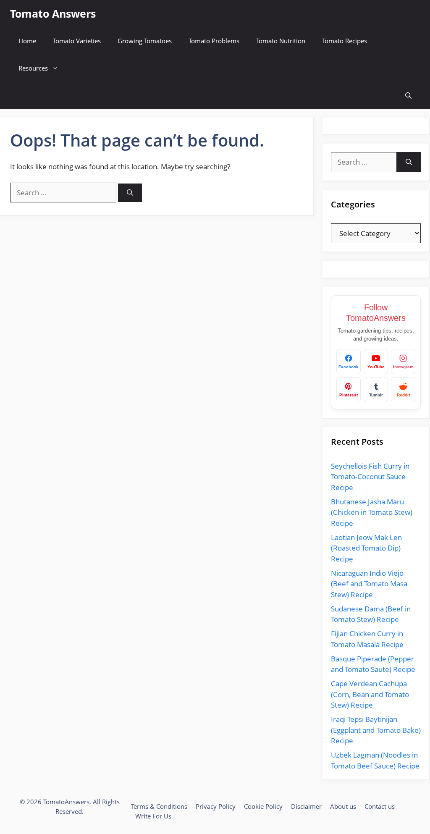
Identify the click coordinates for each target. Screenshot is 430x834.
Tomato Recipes (344, 41)
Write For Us (153, 816)
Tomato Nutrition (280, 41)
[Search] (130, 193)
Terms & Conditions (159, 806)
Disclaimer (306, 806)
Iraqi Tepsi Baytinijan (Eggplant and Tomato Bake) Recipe (376, 729)
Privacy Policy (216, 806)
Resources (33, 68)
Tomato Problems (214, 41)
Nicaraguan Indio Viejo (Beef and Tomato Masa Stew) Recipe (369, 583)
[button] (408, 95)
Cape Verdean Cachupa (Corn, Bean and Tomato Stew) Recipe (370, 694)
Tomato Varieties (77, 41)
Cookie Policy (263, 806)
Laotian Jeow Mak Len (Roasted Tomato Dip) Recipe (366, 548)
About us (343, 806)
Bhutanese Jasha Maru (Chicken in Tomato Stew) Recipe (371, 512)
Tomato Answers (53, 13)
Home (27, 41)
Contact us (379, 806)
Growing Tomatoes (145, 41)
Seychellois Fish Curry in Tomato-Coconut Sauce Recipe (370, 476)
